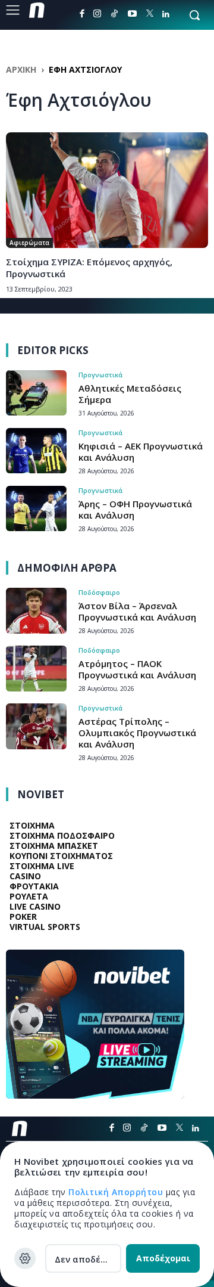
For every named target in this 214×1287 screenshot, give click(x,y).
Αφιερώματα (29, 242)
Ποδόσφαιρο (99, 592)
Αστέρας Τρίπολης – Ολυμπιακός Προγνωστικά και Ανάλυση (137, 732)
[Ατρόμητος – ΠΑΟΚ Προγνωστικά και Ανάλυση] (36, 668)
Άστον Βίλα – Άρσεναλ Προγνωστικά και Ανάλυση (137, 611)
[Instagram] (97, 13)
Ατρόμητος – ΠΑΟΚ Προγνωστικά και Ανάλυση (137, 669)
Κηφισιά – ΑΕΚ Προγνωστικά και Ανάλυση (140, 451)
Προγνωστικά (100, 374)
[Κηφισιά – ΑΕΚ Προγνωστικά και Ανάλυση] (36, 451)
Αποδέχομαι (163, 1258)
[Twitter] (149, 14)
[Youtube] (132, 13)
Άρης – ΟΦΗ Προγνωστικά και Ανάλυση (135, 509)
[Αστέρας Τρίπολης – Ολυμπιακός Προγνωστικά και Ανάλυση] (36, 726)
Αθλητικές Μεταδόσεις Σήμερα (129, 393)
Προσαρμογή (25, 1258)
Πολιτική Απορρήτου (117, 1192)
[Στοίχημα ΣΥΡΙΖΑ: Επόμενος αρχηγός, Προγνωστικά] (107, 190)
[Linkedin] (165, 14)
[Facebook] (82, 13)
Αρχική (21, 69)
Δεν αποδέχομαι (88, 1259)
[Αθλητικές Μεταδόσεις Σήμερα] (36, 393)
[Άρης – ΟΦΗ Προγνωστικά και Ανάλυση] (36, 509)
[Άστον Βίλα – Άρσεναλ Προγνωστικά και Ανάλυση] (36, 611)
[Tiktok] (114, 13)
